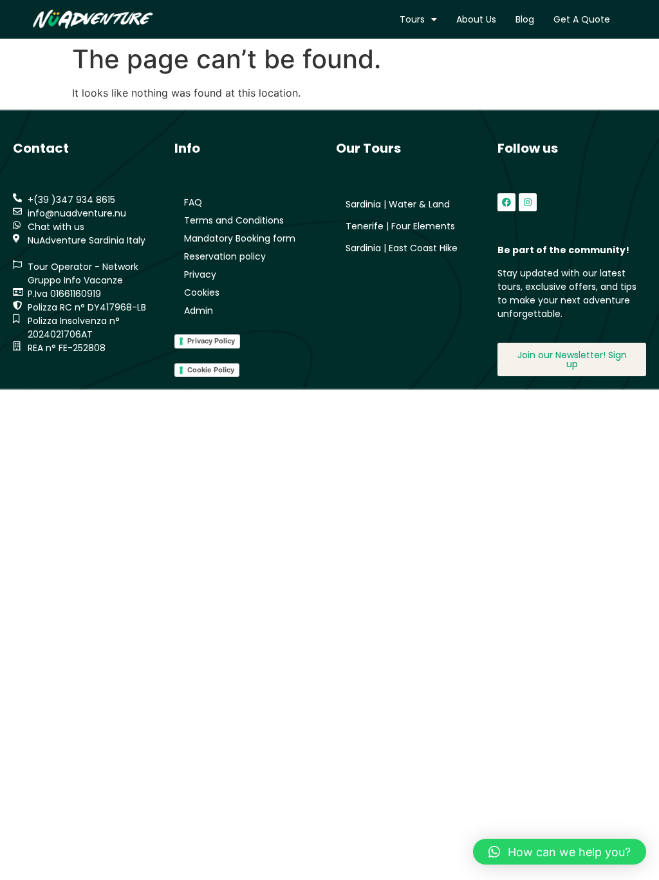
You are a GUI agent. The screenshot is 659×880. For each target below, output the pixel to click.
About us (476, 19)
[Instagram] (528, 202)
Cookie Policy (210, 369)
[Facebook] (506, 202)
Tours (412, 19)
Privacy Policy (211, 340)
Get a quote (581, 19)
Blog (524, 19)
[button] (559, 852)
